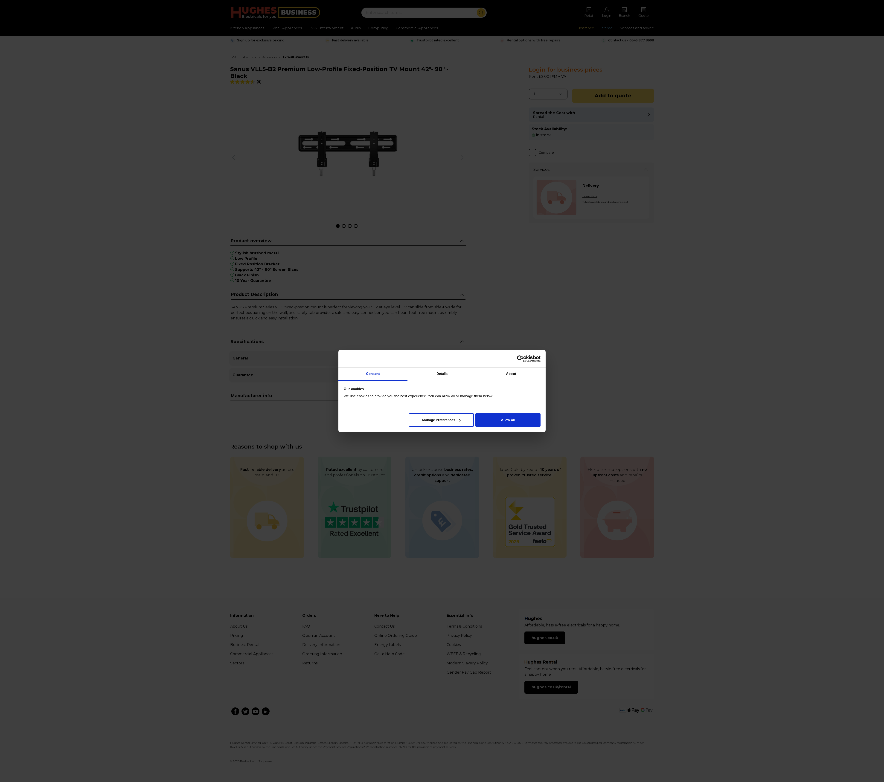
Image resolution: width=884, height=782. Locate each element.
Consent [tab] (373, 374)
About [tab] (511, 374)
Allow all (508, 420)
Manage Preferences (438, 420)
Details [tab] (442, 374)
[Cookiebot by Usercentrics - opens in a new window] (520, 358)
